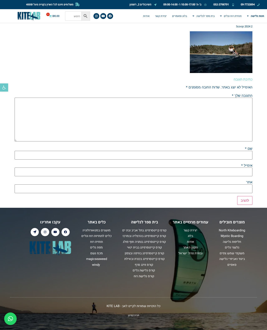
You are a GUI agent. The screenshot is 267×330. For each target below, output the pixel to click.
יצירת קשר (161, 16)
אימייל (246, 165)
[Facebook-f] (110, 16)
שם (248, 148)
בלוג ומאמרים (179, 16)
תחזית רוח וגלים (233, 16)
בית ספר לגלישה (205, 16)
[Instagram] (96, 16)
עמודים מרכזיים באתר (190, 221)
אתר (249, 182)
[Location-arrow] (35, 232)
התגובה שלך (242, 95)
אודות (146, 16)
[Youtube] (103, 16)
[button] (4, 87)
